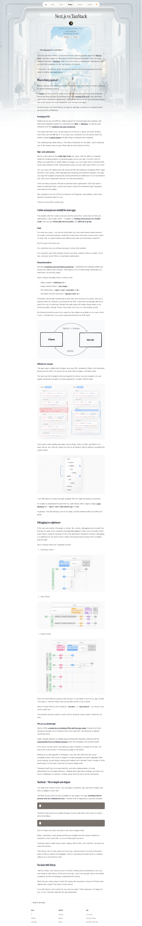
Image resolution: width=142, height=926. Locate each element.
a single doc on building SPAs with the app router (67, 728)
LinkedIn (34, 922)
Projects (80, 4)
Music (61, 922)
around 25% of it (82, 96)
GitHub (33, 918)
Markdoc (84, 124)
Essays (70, 4)
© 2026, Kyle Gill (92, 922)
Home (52, 4)
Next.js (98, 55)
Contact (90, 4)
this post (46, 50)
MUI (76, 124)
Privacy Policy (91, 918)
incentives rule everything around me (58, 267)
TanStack (56, 61)
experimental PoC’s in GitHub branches (52, 742)
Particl (41, 94)
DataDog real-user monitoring (63, 127)
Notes (61, 918)
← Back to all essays (38, 902)
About (61, 4)
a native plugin (55, 137)
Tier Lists (89, 914)
